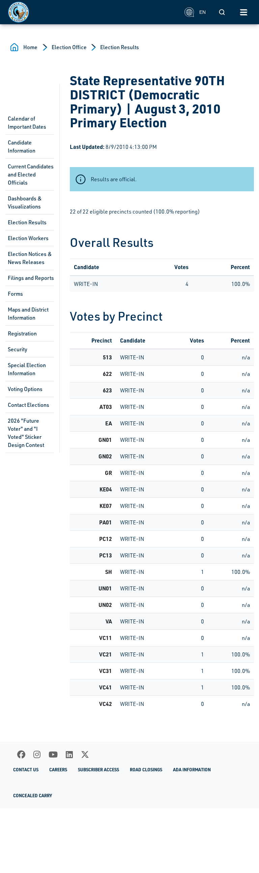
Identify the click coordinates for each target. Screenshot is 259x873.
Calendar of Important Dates (27, 122)
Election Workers (28, 238)
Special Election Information (27, 369)
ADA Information (192, 769)
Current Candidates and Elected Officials (31, 174)
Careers (58, 769)
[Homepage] (92, 12)
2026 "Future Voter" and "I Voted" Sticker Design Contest (26, 432)
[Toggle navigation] (243, 12)
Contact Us (25, 769)
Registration (22, 333)
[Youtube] (53, 754)
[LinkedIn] (69, 754)
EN (202, 12)
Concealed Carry (32, 795)
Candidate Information (21, 146)
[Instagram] (37, 754)
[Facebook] (21, 754)
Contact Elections (28, 404)
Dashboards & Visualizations (25, 202)
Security (17, 349)
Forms (15, 293)
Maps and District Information (28, 313)
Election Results (119, 47)
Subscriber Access (98, 769)
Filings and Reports (31, 277)
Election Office (69, 47)
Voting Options (25, 389)
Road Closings (146, 769)
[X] (85, 754)
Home (30, 47)
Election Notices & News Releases (30, 258)
